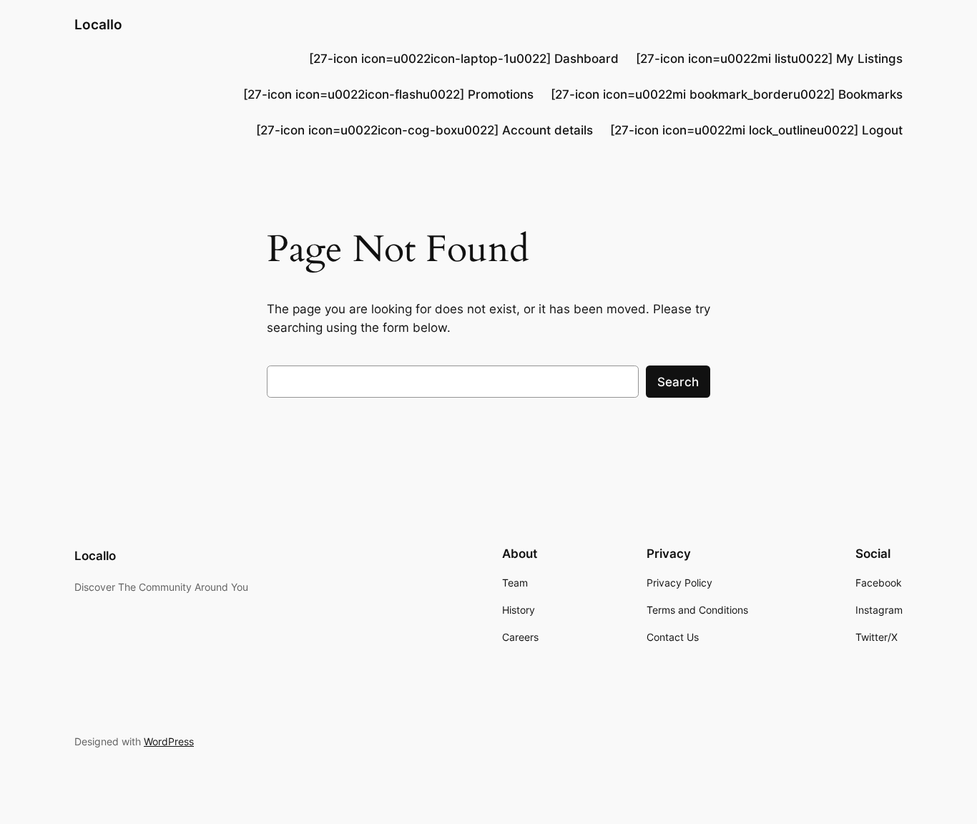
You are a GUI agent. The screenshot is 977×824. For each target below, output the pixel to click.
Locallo (98, 24)
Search (678, 382)
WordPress (169, 741)
